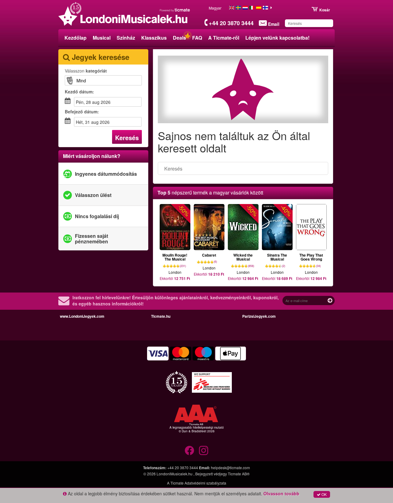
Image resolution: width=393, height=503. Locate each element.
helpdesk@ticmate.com (230, 467)
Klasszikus (154, 37)
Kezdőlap (75, 37)
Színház (126, 37)
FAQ (197, 37)
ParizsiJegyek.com (259, 316)
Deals (179, 37)
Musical (102, 37)
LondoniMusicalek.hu (175, 473)
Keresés (127, 137)
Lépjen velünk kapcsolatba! (277, 37)
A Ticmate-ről (223, 37)
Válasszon (86, 71)
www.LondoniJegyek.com (82, 316)
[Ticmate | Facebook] (189, 450)
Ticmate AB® (239, 473)
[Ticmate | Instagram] (203, 450)
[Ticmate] (175, 10)
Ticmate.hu (160, 316)
